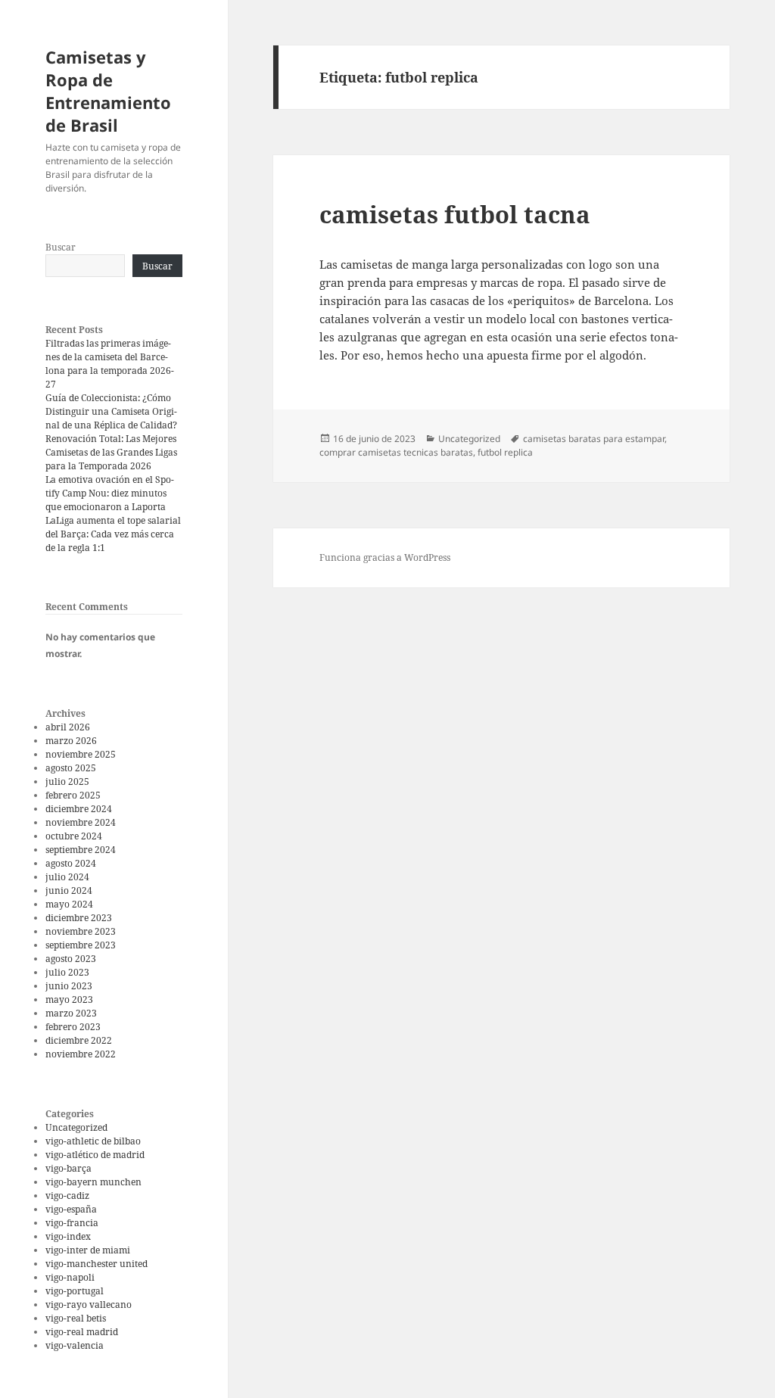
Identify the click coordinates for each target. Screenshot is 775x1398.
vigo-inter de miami (87, 1250)
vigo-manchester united (96, 1263)
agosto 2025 (70, 767)
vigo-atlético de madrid (95, 1154)
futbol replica (505, 452)
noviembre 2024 (80, 822)
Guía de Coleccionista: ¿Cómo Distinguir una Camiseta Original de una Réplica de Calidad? (111, 411)
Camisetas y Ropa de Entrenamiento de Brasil (108, 90)
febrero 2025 (73, 795)
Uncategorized (76, 1127)
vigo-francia (71, 1222)
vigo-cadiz (67, 1195)
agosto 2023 (70, 958)
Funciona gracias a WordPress (384, 557)
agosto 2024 (70, 863)
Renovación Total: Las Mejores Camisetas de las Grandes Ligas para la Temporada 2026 (111, 452)
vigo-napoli (70, 1277)
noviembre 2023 (80, 931)
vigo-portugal (74, 1290)
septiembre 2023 (80, 945)
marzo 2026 (71, 740)
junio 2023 (68, 985)
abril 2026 (67, 727)
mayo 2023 (69, 999)
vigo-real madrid (81, 1331)
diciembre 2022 (78, 1040)
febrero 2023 (73, 1026)
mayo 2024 (69, 904)
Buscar (60, 247)
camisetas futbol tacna (454, 214)
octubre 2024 (73, 836)
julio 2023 (67, 972)
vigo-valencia (74, 1345)
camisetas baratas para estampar (594, 438)
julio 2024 (67, 876)
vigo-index (68, 1236)
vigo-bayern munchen (93, 1181)
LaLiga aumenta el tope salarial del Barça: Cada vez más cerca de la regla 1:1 (113, 534)
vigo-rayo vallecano (88, 1304)
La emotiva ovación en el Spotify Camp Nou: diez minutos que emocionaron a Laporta (109, 493)
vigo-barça (68, 1168)
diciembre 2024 (78, 808)
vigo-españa (71, 1209)
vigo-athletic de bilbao (93, 1141)
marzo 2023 (71, 1013)
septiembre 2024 (80, 849)
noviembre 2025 (80, 754)
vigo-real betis (75, 1318)
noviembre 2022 (80, 1054)
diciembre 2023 (78, 917)
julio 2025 (67, 781)
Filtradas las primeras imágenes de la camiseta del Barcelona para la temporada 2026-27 (109, 364)
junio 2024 (68, 890)
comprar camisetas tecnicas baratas (396, 452)
